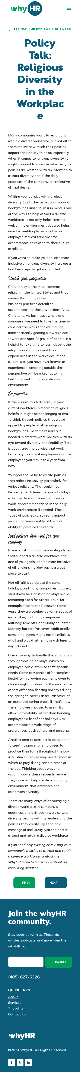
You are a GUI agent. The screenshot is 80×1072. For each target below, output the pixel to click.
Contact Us (17, 1014)
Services (14, 1002)
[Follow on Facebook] (11, 1062)
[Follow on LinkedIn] (28, 1062)
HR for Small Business (51, 29)
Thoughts (15, 1008)
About (13, 997)
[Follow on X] (20, 1062)
